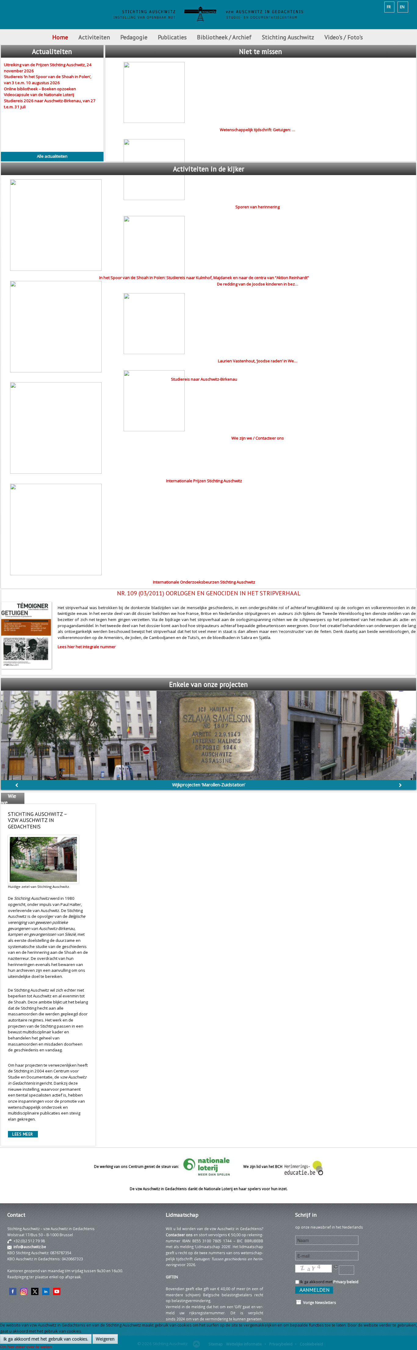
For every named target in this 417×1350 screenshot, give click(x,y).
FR (389, 6)
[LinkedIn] (45, 1290)
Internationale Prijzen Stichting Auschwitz (204, 480)
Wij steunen (10, 831)
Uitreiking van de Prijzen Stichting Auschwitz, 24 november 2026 (48, 68)
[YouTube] (56, 1290)
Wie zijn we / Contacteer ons (257, 438)
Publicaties (172, 37)
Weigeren (105, 1339)
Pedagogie (133, 37)
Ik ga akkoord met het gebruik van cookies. (45, 1339)
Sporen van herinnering (257, 207)
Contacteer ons (179, 1234)
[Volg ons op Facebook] (12, 1290)
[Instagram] (23, 1290)
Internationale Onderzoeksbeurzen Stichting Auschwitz (204, 582)
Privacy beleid (345, 1281)
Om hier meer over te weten (26, 1346)
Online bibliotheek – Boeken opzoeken (40, 89)
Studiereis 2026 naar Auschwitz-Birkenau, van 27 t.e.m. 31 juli (50, 104)
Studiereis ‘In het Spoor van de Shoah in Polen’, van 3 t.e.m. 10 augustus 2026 (47, 79)
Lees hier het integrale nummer (87, 646)
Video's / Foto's (344, 37)
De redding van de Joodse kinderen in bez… (257, 284)
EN (402, 6)
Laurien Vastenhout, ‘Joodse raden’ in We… (257, 361)
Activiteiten (94, 37)
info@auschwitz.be (29, 1246)
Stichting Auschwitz (288, 37)
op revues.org (208, 785)
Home (60, 37)
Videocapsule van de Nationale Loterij (39, 94)
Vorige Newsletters (318, 1302)
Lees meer (22, 1134)
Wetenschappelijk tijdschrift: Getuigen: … (257, 129)
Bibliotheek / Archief (224, 37)
